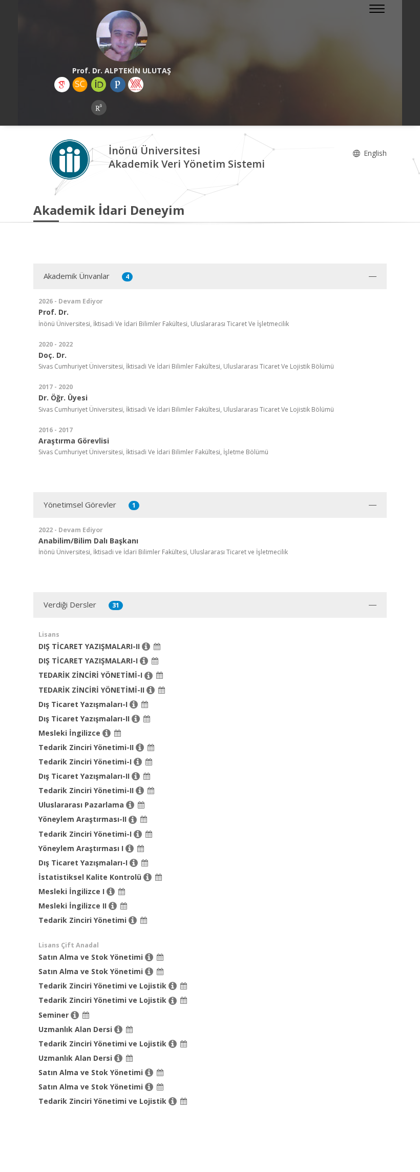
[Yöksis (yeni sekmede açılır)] (135, 84)
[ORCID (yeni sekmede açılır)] (99, 84)
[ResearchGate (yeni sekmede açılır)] (99, 107)
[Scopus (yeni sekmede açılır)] (80, 84)
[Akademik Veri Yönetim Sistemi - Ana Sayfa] (71, 159)
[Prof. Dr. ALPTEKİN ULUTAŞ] (121, 36)
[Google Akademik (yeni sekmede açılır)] (62, 84)
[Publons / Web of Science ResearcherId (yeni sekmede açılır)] (117, 84)
